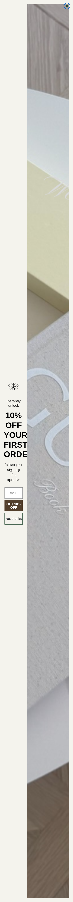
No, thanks (14, 519)
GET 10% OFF (13, 505)
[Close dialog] (67, 6)
